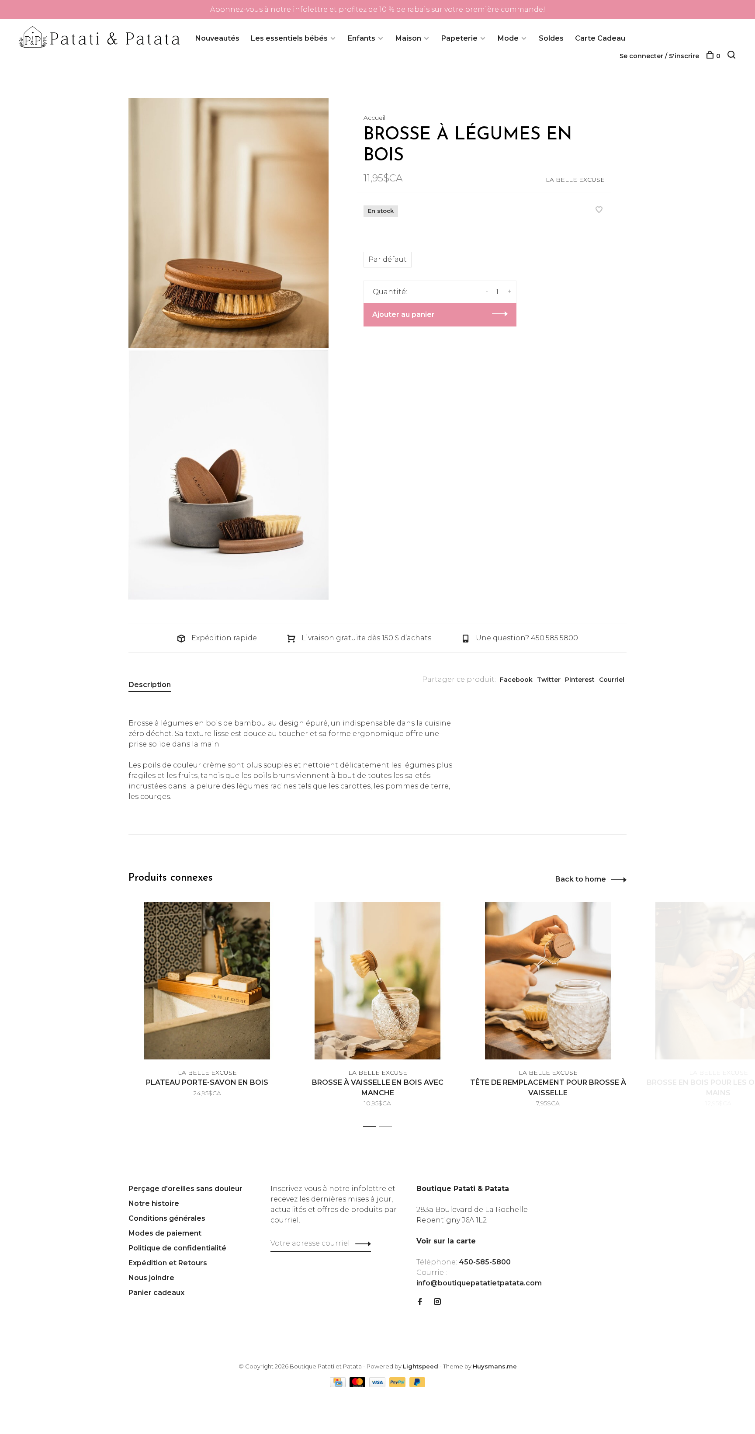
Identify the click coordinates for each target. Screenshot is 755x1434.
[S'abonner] (516, 753)
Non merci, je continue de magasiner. (484, 808)
